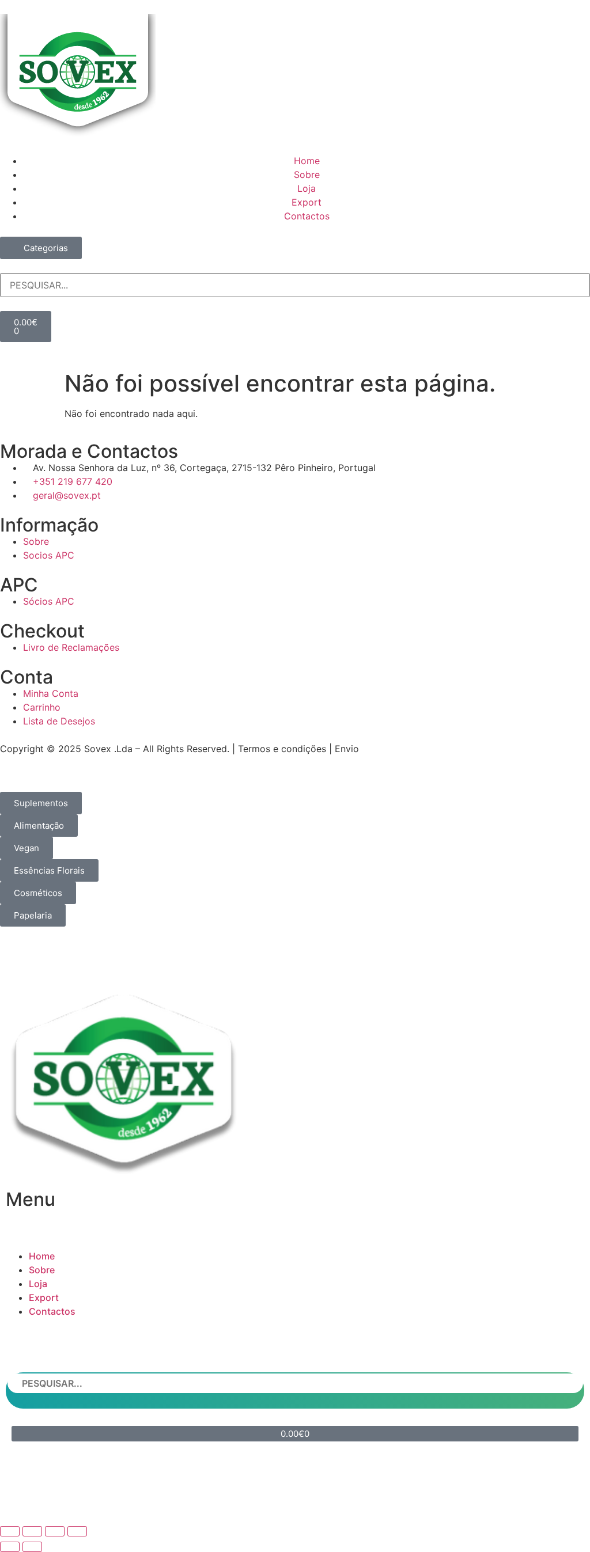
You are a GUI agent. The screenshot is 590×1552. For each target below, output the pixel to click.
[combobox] (295, 285)
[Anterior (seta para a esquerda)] (10, 1547)
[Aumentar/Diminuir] (10, 1531)
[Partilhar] (55, 1531)
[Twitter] (329, 1497)
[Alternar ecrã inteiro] (32, 1531)
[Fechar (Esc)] (77, 1531)
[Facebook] (260, 1497)
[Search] (3, 267)
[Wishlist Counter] (295, 346)
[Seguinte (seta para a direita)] (32, 1547)
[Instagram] (295, 1497)
